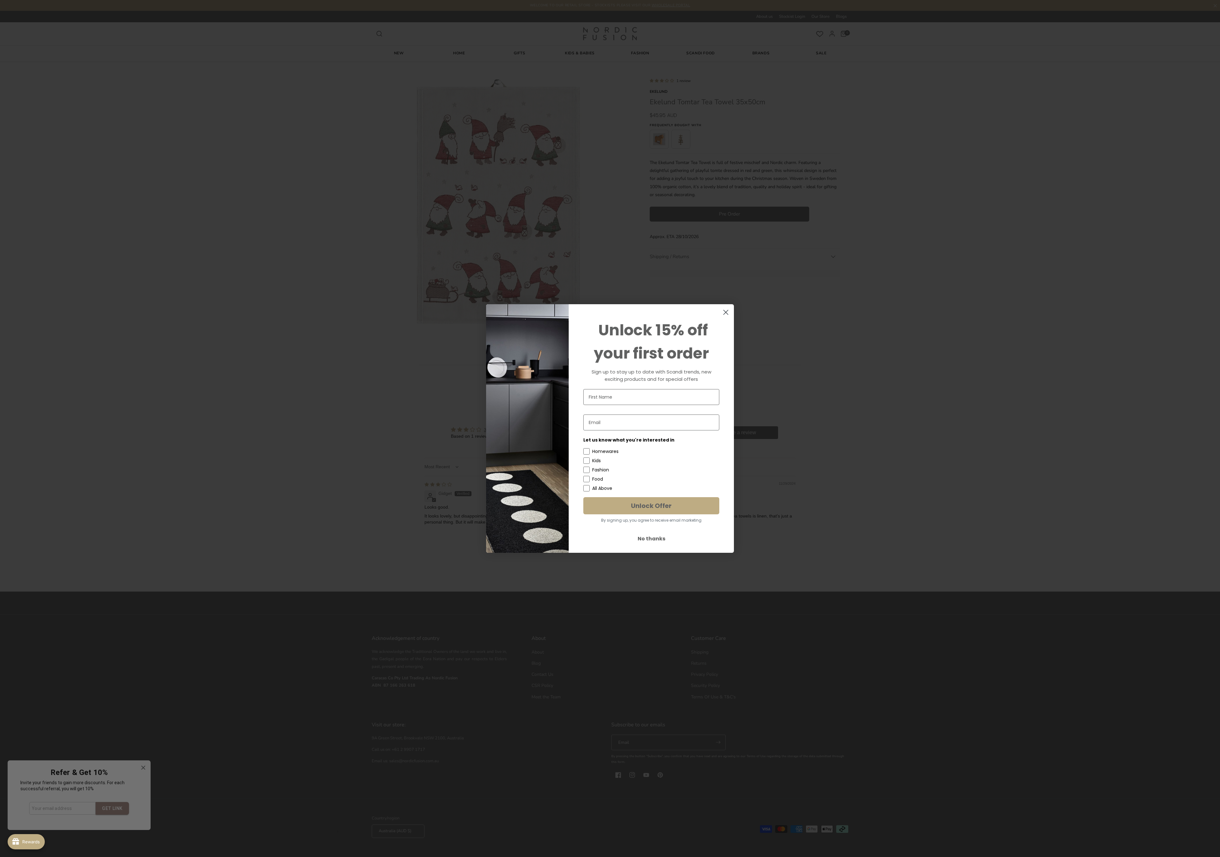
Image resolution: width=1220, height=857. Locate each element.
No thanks (651, 538)
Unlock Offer (651, 505)
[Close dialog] (725, 312)
